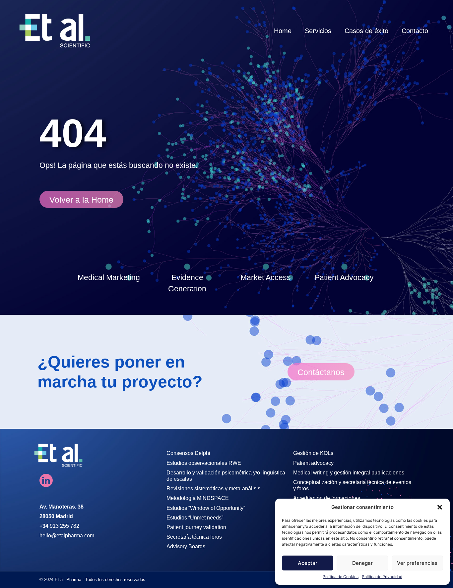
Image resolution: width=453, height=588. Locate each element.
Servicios (318, 30)
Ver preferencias (417, 563)
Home (282, 30)
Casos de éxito (366, 30)
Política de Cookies (340, 576)
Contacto (415, 30)
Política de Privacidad (382, 576)
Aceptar (307, 563)
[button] (439, 507)
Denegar (362, 563)
